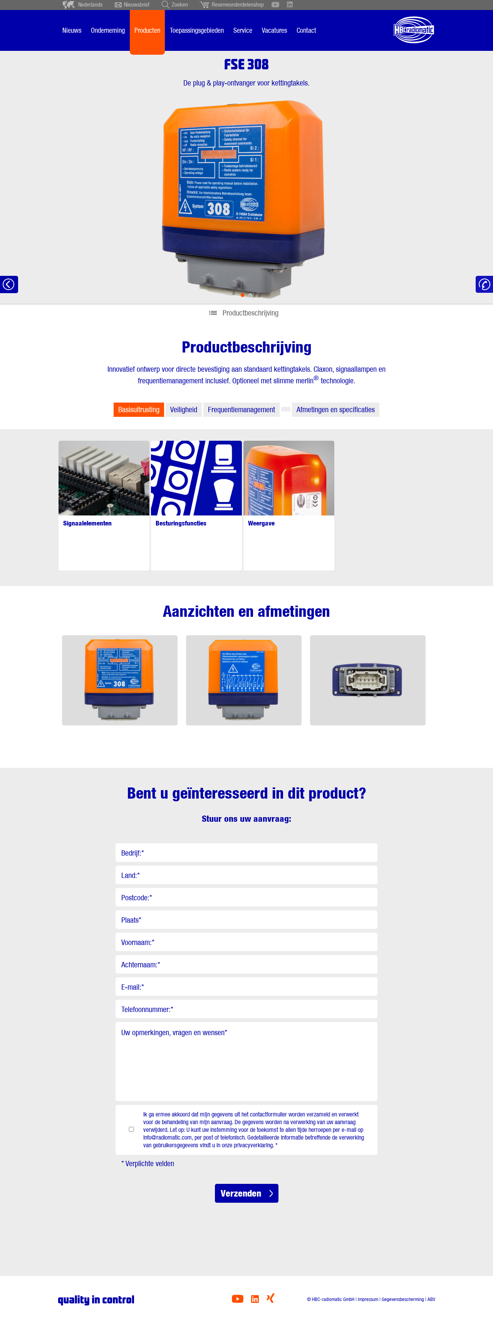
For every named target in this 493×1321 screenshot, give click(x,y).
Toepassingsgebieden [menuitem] (197, 30)
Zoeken (180, 4)
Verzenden (241, 1193)
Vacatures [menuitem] (274, 30)
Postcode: (136, 897)
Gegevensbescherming (403, 1299)
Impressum (368, 1299)
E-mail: (132, 987)
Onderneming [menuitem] (108, 30)
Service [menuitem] (242, 30)
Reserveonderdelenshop (238, 4)
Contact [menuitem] (306, 30)
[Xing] (271, 1300)
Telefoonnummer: (147, 1009)
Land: (130, 875)
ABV (431, 1299)
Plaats (131, 920)
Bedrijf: (132, 853)
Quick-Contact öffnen (484, 284)
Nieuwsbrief (136, 4)
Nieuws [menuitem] (71, 30)
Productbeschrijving (250, 312)
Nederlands (90, 4)
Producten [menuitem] (147, 30)
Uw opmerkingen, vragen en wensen (174, 1032)
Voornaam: (137, 942)
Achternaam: (140, 964)
